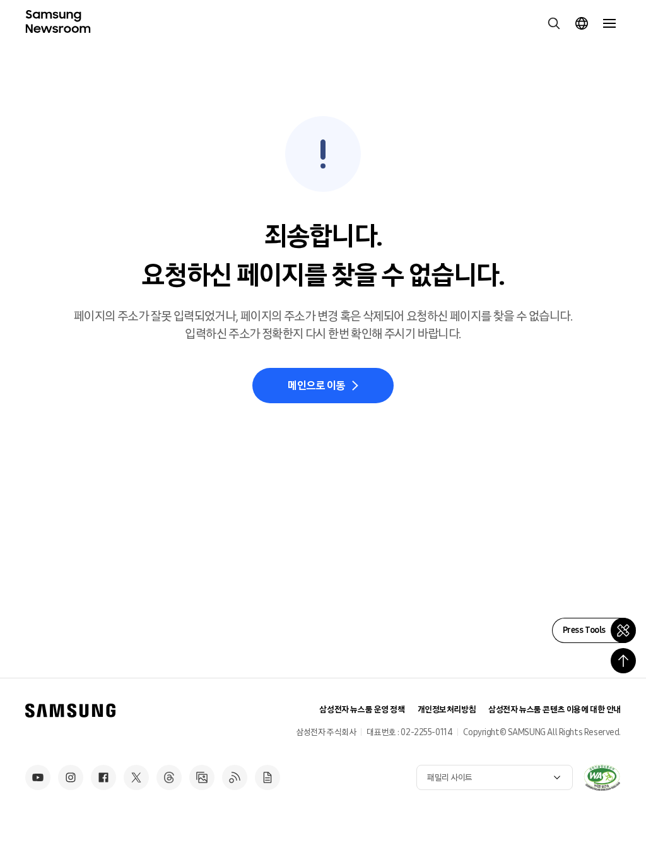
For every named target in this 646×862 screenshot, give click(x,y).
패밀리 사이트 (450, 777)
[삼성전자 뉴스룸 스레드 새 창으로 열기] (169, 777)
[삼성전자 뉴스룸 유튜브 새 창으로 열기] (37, 777)
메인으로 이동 (316, 386)
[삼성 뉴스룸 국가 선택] (581, 23)
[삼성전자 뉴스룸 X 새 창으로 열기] (136, 777)
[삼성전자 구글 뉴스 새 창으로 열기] (267, 777)
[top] (623, 660)
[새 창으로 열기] (602, 777)
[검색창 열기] (554, 23)
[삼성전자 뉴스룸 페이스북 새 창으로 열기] (103, 777)
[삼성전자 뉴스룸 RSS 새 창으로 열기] (234, 777)
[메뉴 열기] (609, 23)
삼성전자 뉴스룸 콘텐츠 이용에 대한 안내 (554, 709)
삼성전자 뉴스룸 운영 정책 (361, 709)
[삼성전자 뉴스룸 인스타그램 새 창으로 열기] (70, 777)
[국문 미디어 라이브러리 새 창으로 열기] (201, 777)
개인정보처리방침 (447, 709)
